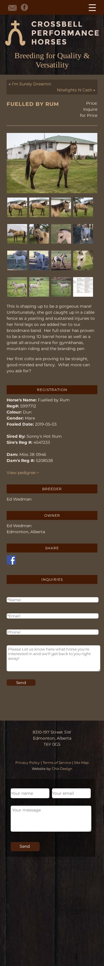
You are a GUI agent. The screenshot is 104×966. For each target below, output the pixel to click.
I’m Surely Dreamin (31, 84)
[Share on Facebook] (11, 560)
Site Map (81, 762)
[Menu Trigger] (92, 7)
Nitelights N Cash (74, 90)
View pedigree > (23, 472)
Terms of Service (57, 762)
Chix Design (62, 768)
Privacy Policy (27, 762)
